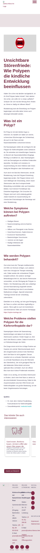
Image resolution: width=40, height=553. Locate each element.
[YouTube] (33, 498)
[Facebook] (33, 493)
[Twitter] (33, 503)
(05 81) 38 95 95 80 (16, 527)
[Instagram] (33, 508)
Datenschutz (35, 524)
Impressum (35, 521)
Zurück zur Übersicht (12, 471)
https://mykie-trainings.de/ (12, 312)
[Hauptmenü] (34, 2)
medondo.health (26, 406)
